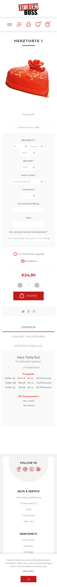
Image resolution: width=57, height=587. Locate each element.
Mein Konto (28, 540)
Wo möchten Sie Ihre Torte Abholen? (28, 232)
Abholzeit (28, 160)
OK (28, 579)
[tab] (28, 327)
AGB (28, 509)
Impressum (28, 515)
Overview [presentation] (28, 327)
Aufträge (28, 552)
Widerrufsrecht (28, 503)
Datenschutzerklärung (28, 497)
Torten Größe (28, 175)
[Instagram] (25, 469)
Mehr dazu (28, 571)
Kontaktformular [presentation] (28, 345)
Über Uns (28, 521)
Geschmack (28, 189)
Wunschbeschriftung (28, 203)
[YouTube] (32, 469)
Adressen (28, 546)
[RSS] (38, 469)
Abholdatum (28, 140)
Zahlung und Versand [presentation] (28, 336)
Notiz (28, 217)
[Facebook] (19, 469)
